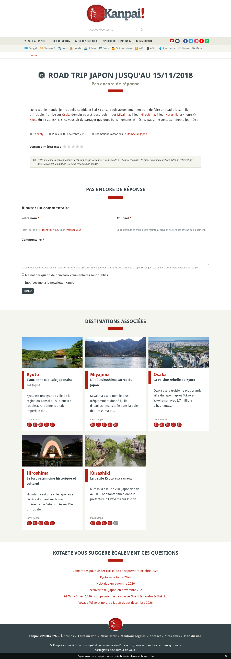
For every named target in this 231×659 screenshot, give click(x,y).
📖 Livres (183, 48)
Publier (28, 291)
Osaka (66, 114)
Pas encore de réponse (115, 83)
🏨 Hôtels (75, 48)
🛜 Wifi (139, 48)
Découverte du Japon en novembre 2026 (115, 590)
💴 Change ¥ (47, 48)
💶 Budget (30, 48)
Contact (155, 636)
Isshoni (33, 55)
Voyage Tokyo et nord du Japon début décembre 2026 (115, 602)
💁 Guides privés (122, 48)
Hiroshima (148, 114)
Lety (40, 134)
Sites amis (172, 636)
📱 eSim (151, 48)
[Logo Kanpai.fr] (115, 13)
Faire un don (87, 636)
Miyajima (123, 114)
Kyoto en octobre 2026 (115, 577)
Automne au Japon (136, 134)
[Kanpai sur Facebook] (185, 41)
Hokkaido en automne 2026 (115, 583)
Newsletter (108, 636)
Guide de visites (60, 41)
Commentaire (33, 239)
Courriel (124, 218)
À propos (67, 636)
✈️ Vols (62, 48)
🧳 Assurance (167, 48)
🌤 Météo (197, 48)
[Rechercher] (142, 30)
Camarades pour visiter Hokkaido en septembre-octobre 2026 (115, 571)
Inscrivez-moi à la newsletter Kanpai (50, 282)
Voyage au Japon (34, 41)
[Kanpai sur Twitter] (191, 41)
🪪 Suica (104, 48)
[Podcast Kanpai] (207, 41)
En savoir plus (147, 656)
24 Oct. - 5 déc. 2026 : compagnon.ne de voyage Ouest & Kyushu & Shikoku (116, 596)
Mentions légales (133, 636)
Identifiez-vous (50, 229)
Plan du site (192, 636)
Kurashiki (172, 114)
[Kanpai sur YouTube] (201, 41)
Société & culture (86, 41)
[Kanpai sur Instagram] (196, 41)
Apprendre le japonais (117, 41)
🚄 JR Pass (90, 48)
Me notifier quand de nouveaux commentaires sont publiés (66, 275)
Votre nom (30, 218)
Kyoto (33, 120)
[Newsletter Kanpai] (177, 41)
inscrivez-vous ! (74, 229)
